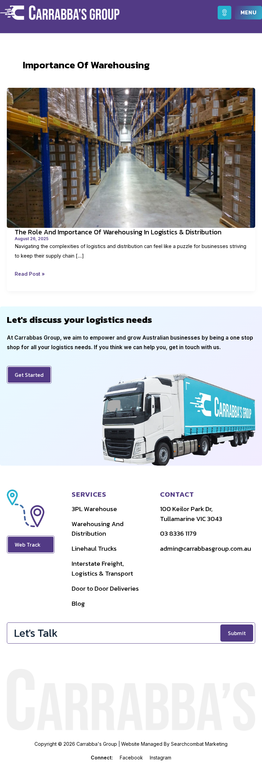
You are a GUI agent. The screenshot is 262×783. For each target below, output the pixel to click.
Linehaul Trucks (94, 548)
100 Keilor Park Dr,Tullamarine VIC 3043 (191, 514)
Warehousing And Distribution (97, 529)
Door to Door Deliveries (105, 588)
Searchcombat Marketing (199, 744)
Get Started (29, 375)
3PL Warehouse (94, 509)
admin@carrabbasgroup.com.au (205, 548)
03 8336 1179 (178, 533)
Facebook (131, 757)
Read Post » (30, 275)
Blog (78, 603)
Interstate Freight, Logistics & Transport (102, 568)
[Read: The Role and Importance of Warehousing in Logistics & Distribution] (131, 157)
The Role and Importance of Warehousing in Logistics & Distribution (118, 232)
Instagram (160, 757)
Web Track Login (28, 546)
